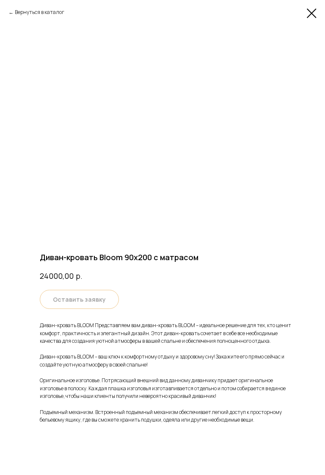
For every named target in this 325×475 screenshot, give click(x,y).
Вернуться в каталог (39, 12)
